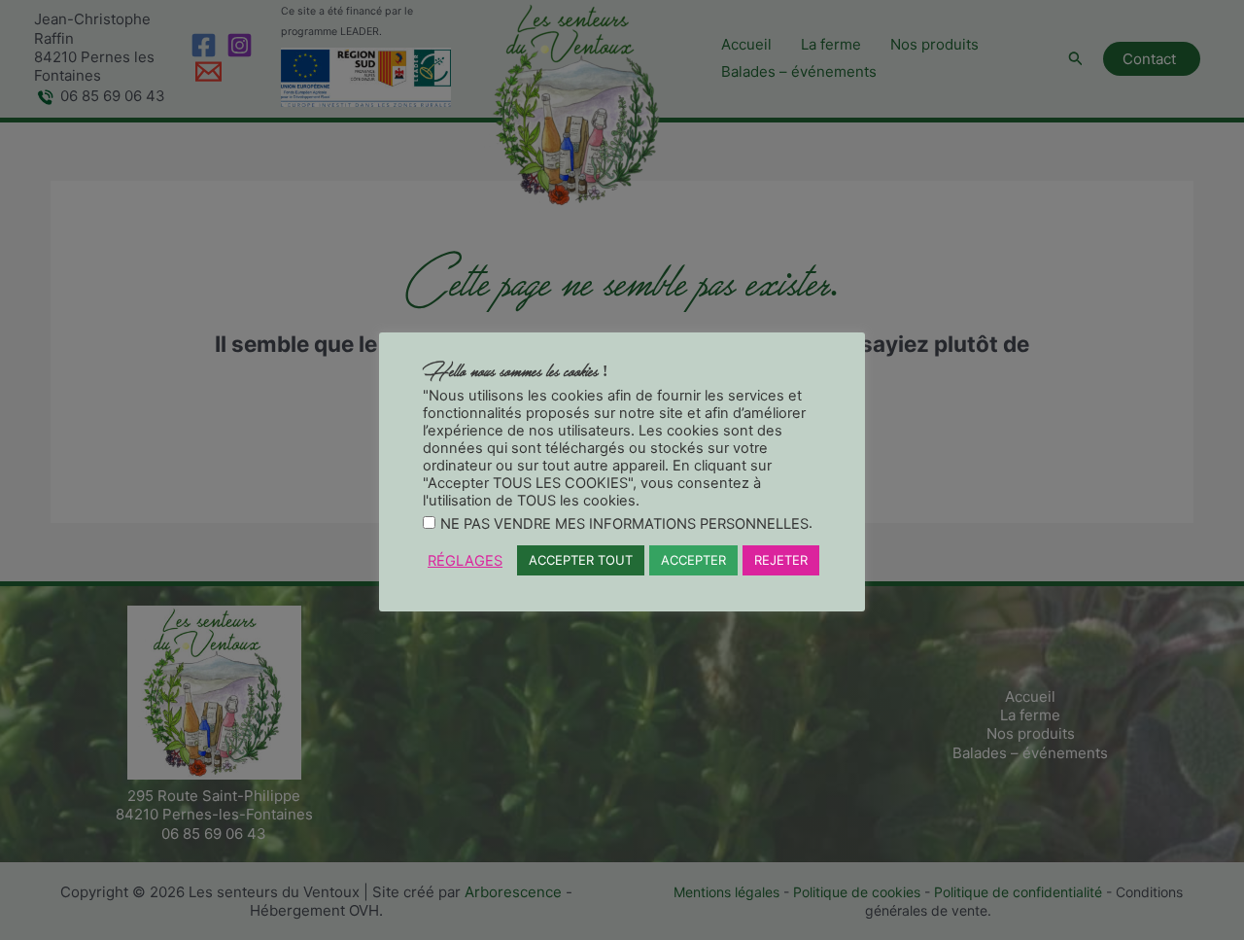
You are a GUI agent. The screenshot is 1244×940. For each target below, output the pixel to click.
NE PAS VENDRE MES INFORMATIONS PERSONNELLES (624, 524)
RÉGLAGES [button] (465, 561)
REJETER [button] (781, 560)
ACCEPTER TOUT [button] (581, 560)
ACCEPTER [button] (693, 560)
